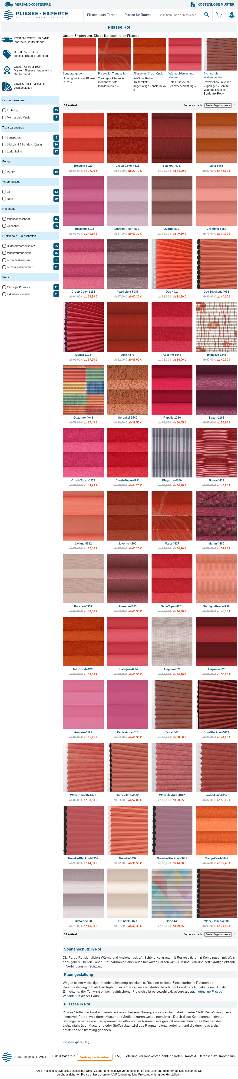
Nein (10, 198)
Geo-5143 (172, 924)
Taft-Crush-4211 (83, 672)
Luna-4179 (128, 357)
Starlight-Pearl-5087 (128, 231)
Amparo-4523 (216, 672)
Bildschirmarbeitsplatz (21, 246)
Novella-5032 (128, 861)
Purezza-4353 (128, 609)
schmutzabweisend (19, 260)
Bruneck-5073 (128, 924)
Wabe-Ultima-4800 (216, 924)
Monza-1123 (83, 357)
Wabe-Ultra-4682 (128, 798)
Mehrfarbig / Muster (19, 117)
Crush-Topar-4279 (83, 483)
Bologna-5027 (83, 168)
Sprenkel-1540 (128, 420)
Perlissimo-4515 (128, 735)
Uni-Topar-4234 (128, 672)
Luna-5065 (216, 168)
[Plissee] (42, 15)
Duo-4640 (172, 735)
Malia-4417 (172, 546)
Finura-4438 (216, 483)
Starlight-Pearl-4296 (216, 609)
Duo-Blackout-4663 (216, 735)
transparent (14, 137)
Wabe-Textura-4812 (172, 798)
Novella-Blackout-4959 (83, 861)
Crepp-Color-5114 (83, 294)
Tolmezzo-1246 (216, 357)
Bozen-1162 (216, 420)
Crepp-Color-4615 (128, 168)
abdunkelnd (14, 151)
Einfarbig (12, 110)
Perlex (11, 171)
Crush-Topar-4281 (128, 483)
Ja (8, 191)
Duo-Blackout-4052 (216, 294)
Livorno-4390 (128, 546)
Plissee (68, 1012)
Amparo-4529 (83, 735)
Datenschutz (207, 1056)
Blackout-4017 (172, 168)
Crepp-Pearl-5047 (216, 861)
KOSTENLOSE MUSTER (216, 4)
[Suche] (206, 15)
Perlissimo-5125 (83, 231)
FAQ (118, 1056)
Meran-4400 (216, 546)
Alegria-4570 (172, 672)
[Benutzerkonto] (231, 15)
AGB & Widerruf (63, 1056)
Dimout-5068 (83, 924)
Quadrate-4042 (83, 420)
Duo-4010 (172, 294)
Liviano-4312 (83, 546)
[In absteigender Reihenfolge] (235, 105)
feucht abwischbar (18, 219)
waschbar (13, 226)
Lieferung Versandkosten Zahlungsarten (153, 1056)
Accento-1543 (172, 357)
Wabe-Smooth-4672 (83, 798)
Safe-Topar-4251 (172, 609)
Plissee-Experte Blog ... (77, 1042)
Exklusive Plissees (18, 294)
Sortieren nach (192, 105)
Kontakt (190, 1056)
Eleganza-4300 (172, 483)
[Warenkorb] (218, 15)
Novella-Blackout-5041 (172, 861)
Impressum (227, 1056)
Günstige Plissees (18, 287)
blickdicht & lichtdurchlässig (24, 144)
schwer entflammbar (20, 267)
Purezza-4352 (83, 609)
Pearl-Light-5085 (128, 294)
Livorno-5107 (172, 231)
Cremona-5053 (216, 231)
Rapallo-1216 (172, 420)
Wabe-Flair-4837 (216, 798)
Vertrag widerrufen (94, 1057)
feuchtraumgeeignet (19, 253)
